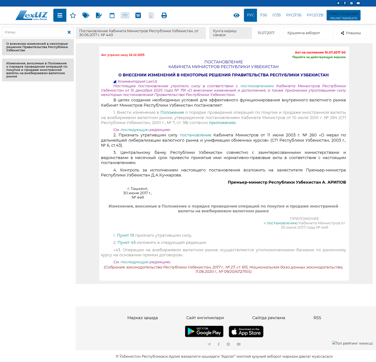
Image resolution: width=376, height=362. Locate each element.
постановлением (258, 86)
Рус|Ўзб (294, 15)
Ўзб (263, 15)
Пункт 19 (126, 235)
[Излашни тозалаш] (69, 32)
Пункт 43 (127, 242)
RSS (317, 317)
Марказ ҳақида (142, 317)
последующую (135, 129)
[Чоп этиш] (164, 15)
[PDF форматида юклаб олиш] (151, 15)
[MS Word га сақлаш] (138, 15)
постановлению (282, 223)
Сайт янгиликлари (205, 317)
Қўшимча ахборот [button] (303, 33)
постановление (195, 135)
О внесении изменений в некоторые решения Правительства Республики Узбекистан (37, 47)
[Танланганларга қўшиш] (72, 15)
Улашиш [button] (353, 33)
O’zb (276, 15)
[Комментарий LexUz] (99, 15)
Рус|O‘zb (315, 15)
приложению (222, 122)
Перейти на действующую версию (319, 57)
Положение (172, 112)
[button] (38, 47)
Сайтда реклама (268, 317)
